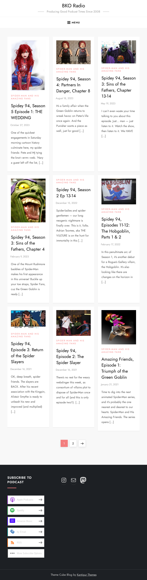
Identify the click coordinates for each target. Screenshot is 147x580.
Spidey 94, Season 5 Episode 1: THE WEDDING (28, 112)
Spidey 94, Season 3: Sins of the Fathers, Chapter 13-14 (118, 87)
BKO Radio (73, 5)
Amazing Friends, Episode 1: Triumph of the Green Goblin (117, 368)
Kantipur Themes (86, 575)
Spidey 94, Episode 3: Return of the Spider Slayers (27, 352)
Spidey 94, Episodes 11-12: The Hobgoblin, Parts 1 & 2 (115, 228)
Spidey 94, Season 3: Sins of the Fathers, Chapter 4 (28, 243)
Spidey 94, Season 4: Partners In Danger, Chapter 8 (73, 85)
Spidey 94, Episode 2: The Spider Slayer (70, 356)
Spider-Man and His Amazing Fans (25, 97)
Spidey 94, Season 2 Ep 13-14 (73, 192)
